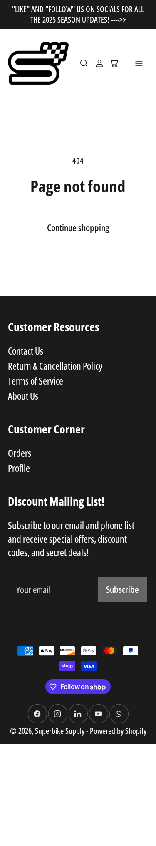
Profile (19, 468)
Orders (19, 453)
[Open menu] (139, 63)
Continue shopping (78, 228)
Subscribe (122, 589)
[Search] (84, 63)
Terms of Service (35, 381)
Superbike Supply (60, 730)
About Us (23, 396)
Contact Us (25, 351)
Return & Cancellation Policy (55, 366)
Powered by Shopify (118, 730)
